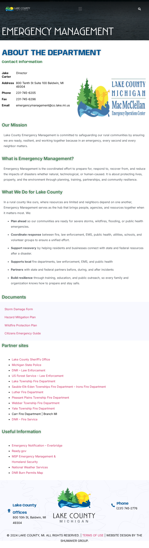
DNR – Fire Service (24, 419)
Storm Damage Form (19, 309)
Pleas (15, 397)
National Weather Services (30, 467)
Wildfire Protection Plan (21, 325)
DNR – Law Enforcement (28, 370)
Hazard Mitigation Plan (20, 317)
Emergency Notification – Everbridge (37, 445)
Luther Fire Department (27, 392)
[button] (80, 8)
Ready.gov (19, 451)
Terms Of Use (93, 535)
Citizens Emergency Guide (23, 333)
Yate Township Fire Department (33, 408)
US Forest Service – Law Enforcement (37, 376)
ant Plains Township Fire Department (44, 397)
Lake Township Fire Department (33, 381)
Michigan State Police (26, 365)
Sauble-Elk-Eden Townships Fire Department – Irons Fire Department (59, 386)
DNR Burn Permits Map (27, 472)
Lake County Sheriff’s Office (31, 359)
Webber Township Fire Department (35, 403)
